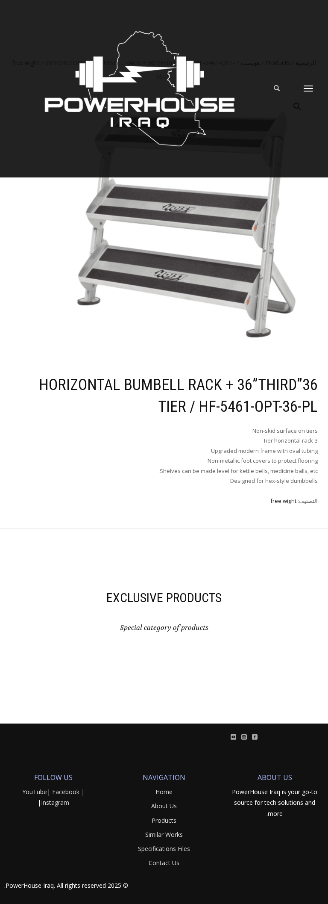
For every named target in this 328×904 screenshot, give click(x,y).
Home (164, 792)
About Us (164, 806)
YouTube (34, 792)
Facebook (65, 792)
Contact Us (164, 863)
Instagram (55, 802)
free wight (283, 501)
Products (164, 820)
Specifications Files (164, 849)
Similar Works (164, 834)
